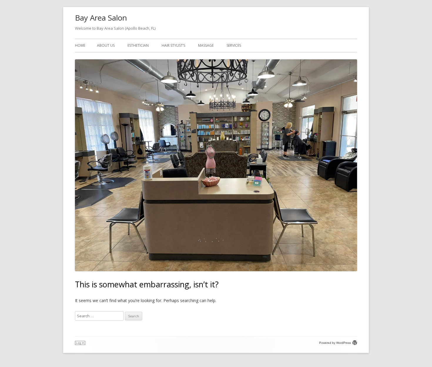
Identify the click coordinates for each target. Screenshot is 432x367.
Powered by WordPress (335, 342)
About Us (106, 45)
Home (80, 45)
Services (234, 45)
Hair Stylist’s (173, 45)
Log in (80, 342)
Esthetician (138, 45)
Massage (206, 45)
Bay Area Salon (101, 17)
